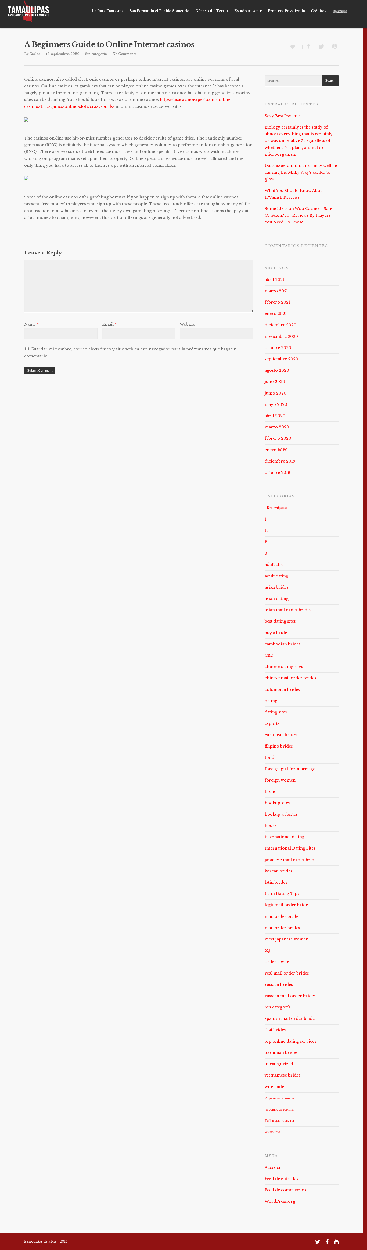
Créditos (318, 11)
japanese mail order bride (290, 859)
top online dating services (290, 1041)
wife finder (275, 1086)
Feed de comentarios (285, 1190)
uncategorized (279, 1063)
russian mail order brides (290, 995)
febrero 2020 (278, 438)
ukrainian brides (281, 1052)
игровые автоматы (279, 1109)
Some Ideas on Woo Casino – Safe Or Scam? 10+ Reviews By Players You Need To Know (298, 215)
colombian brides (282, 689)
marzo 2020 (277, 427)
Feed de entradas (281, 1178)
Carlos (34, 54)
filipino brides (279, 746)
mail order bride (281, 916)
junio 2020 (275, 393)
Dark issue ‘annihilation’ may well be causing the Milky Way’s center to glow (301, 172)
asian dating (277, 598)
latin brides (276, 882)
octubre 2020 (278, 347)
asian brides (277, 587)
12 (267, 530)
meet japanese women (286, 939)
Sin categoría (96, 54)
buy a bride (276, 632)
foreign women (280, 780)
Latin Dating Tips (282, 893)
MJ (267, 950)
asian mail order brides (288, 610)
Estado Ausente (248, 11)
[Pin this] (333, 46)
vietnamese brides (283, 1075)
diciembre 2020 (280, 324)
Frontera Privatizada (286, 11)
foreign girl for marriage (290, 768)
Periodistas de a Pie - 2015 (45, 1242)
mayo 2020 (276, 404)
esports (272, 723)
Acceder (273, 1167)
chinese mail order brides (290, 678)
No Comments (124, 54)
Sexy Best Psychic (282, 115)
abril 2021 (274, 279)
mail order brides (282, 927)
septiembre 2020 (281, 359)
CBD (269, 655)
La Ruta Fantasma (108, 11)
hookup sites (277, 803)
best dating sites (280, 621)
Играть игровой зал (280, 1098)
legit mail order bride (286, 905)
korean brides (278, 871)
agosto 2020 (277, 370)
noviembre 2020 (281, 336)
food (269, 757)
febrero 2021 (277, 302)
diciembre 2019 (280, 461)
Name (31, 324)
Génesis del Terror (211, 11)
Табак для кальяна (279, 1120)
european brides (281, 734)
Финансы (272, 1132)
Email (109, 324)
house (270, 825)
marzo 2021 (276, 291)
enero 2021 (276, 313)
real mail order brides (287, 973)
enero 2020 (276, 450)
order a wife (277, 961)
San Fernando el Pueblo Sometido (159, 11)
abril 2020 (275, 415)
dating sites (276, 712)
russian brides (279, 984)
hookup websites (281, 814)
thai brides (275, 1030)
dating (271, 700)
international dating (284, 836)
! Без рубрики (276, 507)
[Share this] (309, 46)
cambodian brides (283, 644)
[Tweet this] (321, 46)
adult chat (274, 564)
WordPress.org (280, 1201)
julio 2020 (275, 381)
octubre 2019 (277, 472)
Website (187, 324)
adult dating (276, 576)
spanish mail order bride (290, 1018)
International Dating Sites (290, 848)
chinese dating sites (284, 666)
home (270, 791)
